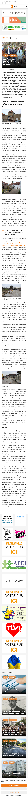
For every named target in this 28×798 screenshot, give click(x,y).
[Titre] (2, 3)
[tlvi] (14, 630)
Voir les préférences (14, 792)
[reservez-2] (14, 597)
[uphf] (7, 520)
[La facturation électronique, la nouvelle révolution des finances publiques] (14, 684)
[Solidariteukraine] (14, 662)
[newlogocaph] (14, 20)
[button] (24, 6)
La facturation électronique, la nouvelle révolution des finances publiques (13, 690)
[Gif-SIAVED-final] (20, 520)
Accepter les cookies (14, 785)
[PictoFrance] (7, 534)
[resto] (20, 534)
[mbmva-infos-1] (14, 581)
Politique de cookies (10, 795)
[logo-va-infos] (14, 6)
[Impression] (14, 564)
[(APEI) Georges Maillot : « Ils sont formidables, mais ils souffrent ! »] (14, 42)
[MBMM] (14, 13)
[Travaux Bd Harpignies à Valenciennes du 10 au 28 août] (14, 748)
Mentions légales (18, 795)
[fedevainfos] (14, 613)
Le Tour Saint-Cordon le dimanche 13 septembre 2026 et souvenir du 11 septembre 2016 (13, 732)
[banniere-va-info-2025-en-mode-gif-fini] (14, 28)
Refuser (14, 789)
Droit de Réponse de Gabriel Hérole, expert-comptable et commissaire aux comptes (12, 775)
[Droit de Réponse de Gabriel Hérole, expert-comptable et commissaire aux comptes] (14, 769)
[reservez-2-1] (14, 548)
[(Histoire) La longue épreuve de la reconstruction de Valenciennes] (14, 705)
